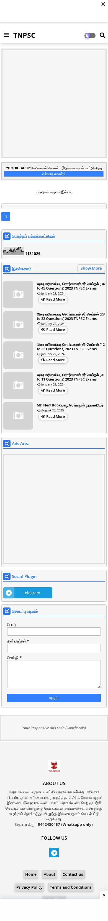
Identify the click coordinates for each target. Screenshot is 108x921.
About (49, 874)
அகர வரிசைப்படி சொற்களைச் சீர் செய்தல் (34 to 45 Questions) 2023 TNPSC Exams (71, 286)
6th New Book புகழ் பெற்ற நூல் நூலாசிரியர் (70, 405)
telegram (32, 592)
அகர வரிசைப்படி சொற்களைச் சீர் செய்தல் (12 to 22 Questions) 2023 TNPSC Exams (71, 346)
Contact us (73, 874)
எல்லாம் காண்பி (53, 173)
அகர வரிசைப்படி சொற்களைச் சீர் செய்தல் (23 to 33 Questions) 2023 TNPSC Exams (71, 316)
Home (31, 874)
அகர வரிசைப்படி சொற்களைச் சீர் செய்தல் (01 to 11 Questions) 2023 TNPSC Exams (71, 377)
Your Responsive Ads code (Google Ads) (54, 727)
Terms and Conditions (71, 887)
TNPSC (24, 35)
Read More (55, 299)
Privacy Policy (29, 887)
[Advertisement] (54, 103)
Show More (91, 268)
